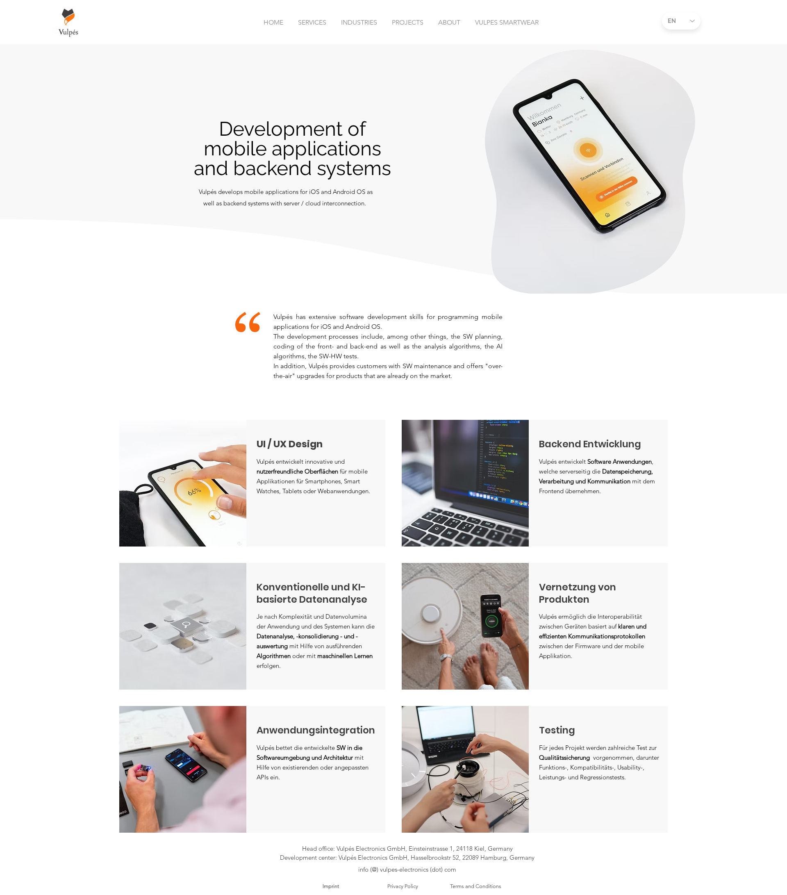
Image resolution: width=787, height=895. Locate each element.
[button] (312, 18)
